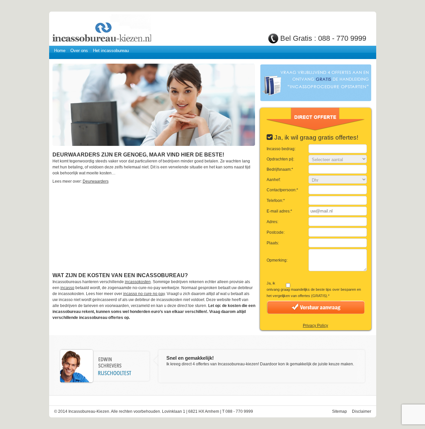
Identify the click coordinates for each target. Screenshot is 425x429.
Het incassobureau (111, 50)
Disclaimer (361, 411)
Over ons (79, 50)
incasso (67, 287)
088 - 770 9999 (342, 38)
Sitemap (339, 411)
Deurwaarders (96, 181)
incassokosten (138, 281)
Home (59, 50)
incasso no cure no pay (144, 293)
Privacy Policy (315, 326)
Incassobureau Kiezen (101, 29)
